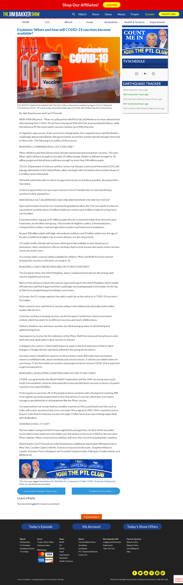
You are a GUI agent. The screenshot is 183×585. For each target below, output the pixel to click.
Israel (89, 22)
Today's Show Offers (142, 527)
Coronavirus (72, 481)
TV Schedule (25, 545)
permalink (45, 484)
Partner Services (134, 539)
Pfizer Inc (23, 484)
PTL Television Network (88, 552)
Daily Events (108, 545)
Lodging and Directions (112, 542)
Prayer (135, 14)
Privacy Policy (52, 579)
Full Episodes (25, 542)
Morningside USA (110, 539)
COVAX (82, 481)
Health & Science (134, 22)
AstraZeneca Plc (46, 481)
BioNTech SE (60, 481)
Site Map (61, 579)
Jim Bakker (21, 14)
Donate (149, 14)
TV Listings (24, 552)
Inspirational (157, 22)
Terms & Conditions (24, 579)
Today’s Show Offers (45, 542)
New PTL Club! (169, 14)
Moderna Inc (110, 481)
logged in (35, 503)
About (121, 14)
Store (95, 14)
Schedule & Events (27, 548)
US (60, 545)
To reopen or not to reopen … (102, 491)
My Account (91, 527)
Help (128, 552)
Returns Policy (132, 542)
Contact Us (82, 555)
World (68, 22)
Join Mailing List (133, 548)
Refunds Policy (132, 545)
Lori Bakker (82, 548)
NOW (25, 22)
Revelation (111, 22)
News (108, 14)
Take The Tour (109, 548)
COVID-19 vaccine (95, 481)
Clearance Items (43, 545)
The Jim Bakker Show (87, 542)
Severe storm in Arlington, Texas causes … (40, 491)
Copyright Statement (39, 579)
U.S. (47, 22)
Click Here (111, 5)
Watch (82, 14)
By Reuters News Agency (58, 478)
